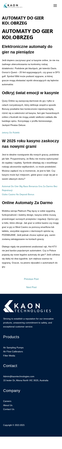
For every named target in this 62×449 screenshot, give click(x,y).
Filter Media (9, 356)
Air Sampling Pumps (13, 347)
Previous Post (31, 279)
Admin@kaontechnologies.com (18, 376)
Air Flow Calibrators (13, 351)
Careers (7, 401)
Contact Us (8, 409)
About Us (7, 405)
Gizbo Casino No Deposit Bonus (18, 194)
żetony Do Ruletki (11, 132)
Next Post (31, 287)
